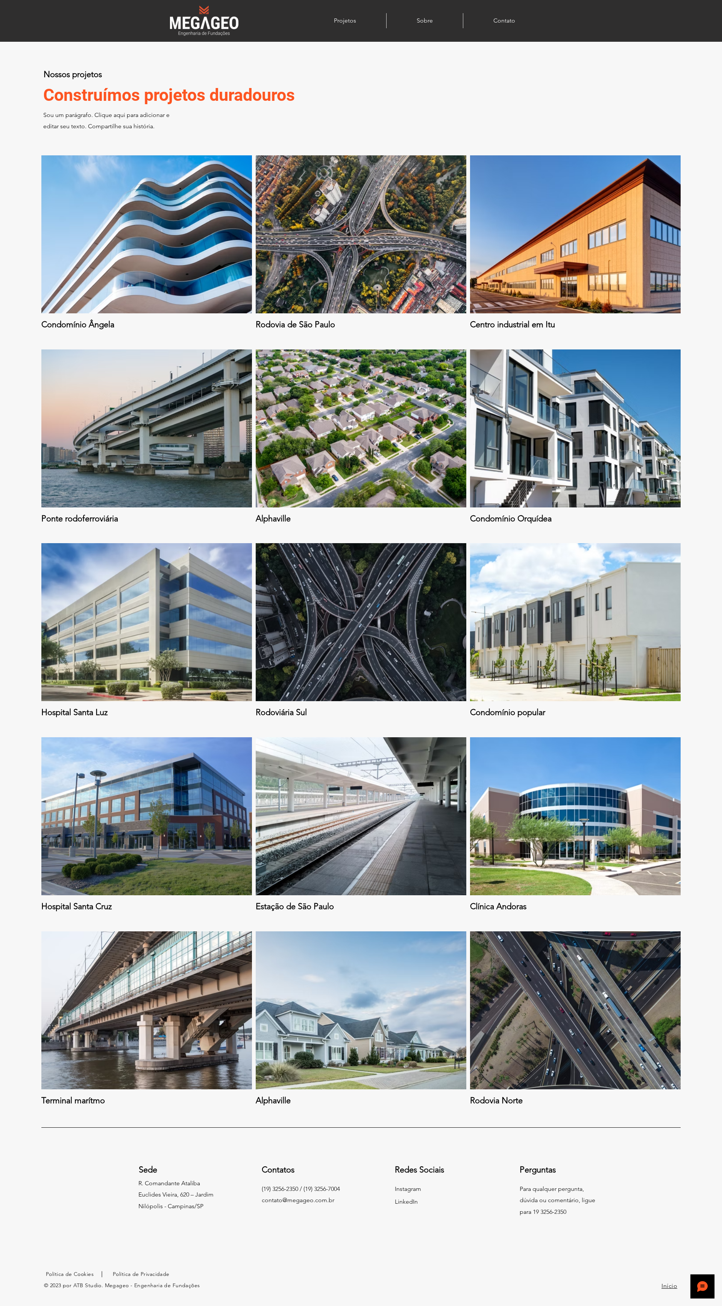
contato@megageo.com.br (298, 1200)
